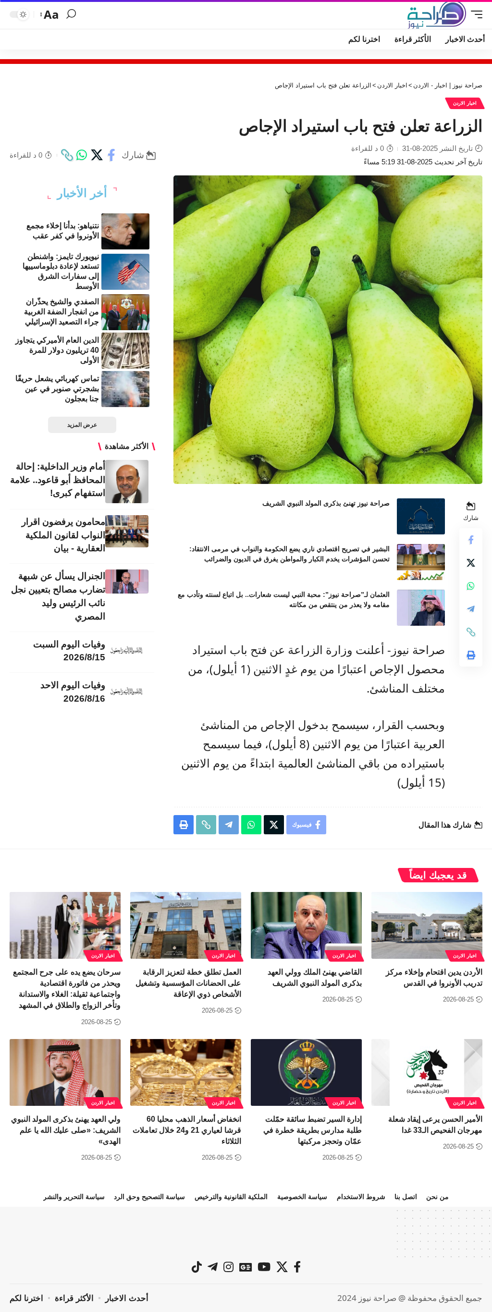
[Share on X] (96, 155)
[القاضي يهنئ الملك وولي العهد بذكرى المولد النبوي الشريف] (306, 925)
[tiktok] (196, 1267)
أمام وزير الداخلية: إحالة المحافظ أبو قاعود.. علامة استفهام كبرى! (57, 479)
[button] (474, 14)
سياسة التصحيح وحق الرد (149, 1197)
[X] (282, 1266)
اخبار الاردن (465, 103)
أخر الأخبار (82, 193)
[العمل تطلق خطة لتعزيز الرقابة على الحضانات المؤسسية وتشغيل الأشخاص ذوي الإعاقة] (185, 925)
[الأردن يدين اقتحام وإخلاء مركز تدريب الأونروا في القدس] (426, 925)
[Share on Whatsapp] (81, 155)
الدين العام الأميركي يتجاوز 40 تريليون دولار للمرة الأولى (57, 350)
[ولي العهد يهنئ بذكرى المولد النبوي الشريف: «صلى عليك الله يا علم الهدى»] (65, 1072)
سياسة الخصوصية (302, 1197)
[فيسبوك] (297, 1266)
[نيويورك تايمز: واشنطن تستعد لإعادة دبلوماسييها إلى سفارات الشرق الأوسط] (125, 272)
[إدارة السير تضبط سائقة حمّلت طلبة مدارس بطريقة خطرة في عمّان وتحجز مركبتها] (306, 1072)
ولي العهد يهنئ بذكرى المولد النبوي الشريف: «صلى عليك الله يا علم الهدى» (66, 1130)
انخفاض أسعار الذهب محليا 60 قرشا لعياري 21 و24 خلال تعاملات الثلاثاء (187, 1130)
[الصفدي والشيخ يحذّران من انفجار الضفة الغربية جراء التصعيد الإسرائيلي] (125, 312)
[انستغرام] (228, 1266)
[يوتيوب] (264, 1266)
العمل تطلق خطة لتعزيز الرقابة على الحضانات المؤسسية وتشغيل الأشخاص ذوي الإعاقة (188, 983)
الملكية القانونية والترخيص (231, 1197)
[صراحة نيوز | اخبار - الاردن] (436, 14)
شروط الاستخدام (361, 1197)
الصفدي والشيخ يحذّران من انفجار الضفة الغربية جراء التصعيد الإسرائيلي (61, 311)
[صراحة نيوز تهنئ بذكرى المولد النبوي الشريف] (421, 516)
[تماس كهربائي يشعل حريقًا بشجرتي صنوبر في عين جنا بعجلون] (125, 389)
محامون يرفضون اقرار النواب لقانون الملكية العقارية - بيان (63, 535)
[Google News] (245, 1266)
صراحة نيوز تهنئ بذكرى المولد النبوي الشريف (326, 503)
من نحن (437, 1197)
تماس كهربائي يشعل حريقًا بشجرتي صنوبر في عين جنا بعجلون (57, 388)
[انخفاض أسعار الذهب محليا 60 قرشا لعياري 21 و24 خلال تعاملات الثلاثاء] (185, 1072)
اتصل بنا (405, 1197)
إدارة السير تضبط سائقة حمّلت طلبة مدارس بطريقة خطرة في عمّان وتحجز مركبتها (312, 1130)
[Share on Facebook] (111, 155)
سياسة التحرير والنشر (74, 1197)
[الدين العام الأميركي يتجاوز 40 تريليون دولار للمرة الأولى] (125, 351)
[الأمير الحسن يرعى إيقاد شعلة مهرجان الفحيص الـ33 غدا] (426, 1072)
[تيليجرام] (212, 1266)
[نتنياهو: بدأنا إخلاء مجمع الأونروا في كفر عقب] (125, 231)
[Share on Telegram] (470, 608)
